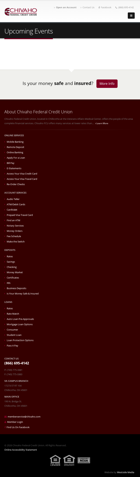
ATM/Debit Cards (16, 204)
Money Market (15, 272)
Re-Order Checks (16, 184)
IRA (8, 283)
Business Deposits (16, 288)
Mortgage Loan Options (20, 324)
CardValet (12, 209)
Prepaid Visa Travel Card (20, 215)
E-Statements (14, 168)
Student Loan (14, 335)
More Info (107, 83)
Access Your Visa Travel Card (22, 179)
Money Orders (14, 231)
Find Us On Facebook (18, 427)
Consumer (12, 329)
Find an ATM (13, 220)
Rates (10, 256)
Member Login (15, 422)
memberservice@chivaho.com (24, 416)
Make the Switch (16, 241)
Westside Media (125, 472)
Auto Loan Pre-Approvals (20, 319)
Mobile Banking (15, 141)
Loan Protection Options (20, 340)
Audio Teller (13, 199)
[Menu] (131, 15)
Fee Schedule (14, 236)
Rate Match (13, 313)
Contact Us (88, 7)
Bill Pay (10, 163)
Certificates (13, 277)
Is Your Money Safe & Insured (23, 293)
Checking (12, 267)
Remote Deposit (15, 147)
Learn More (102, 123)
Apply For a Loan (16, 157)
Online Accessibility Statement (20, 449)
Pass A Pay (12, 345)
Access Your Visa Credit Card (22, 173)
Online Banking (15, 152)
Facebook (106, 7)
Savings (11, 261)
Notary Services (15, 225)
